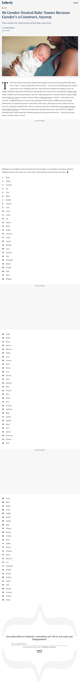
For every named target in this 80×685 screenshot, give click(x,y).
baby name (72, 91)
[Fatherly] (7, 2)
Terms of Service (45, 647)
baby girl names (46, 97)
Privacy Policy (53, 647)
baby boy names (13, 97)
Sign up (39, 651)
